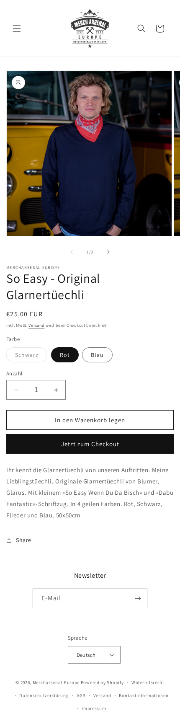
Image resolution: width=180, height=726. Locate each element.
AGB (81, 695)
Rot (65, 355)
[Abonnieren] (138, 598)
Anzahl (14, 373)
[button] (17, 28)
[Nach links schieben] (71, 252)
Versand (36, 325)
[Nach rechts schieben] (108, 252)
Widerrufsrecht (148, 682)
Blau (97, 355)
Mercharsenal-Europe (56, 682)
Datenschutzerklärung (44, 695)
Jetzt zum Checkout (90, 444)
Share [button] (23, 540)
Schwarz (31, 356)
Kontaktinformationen (143, 695)
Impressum (94, 708)
